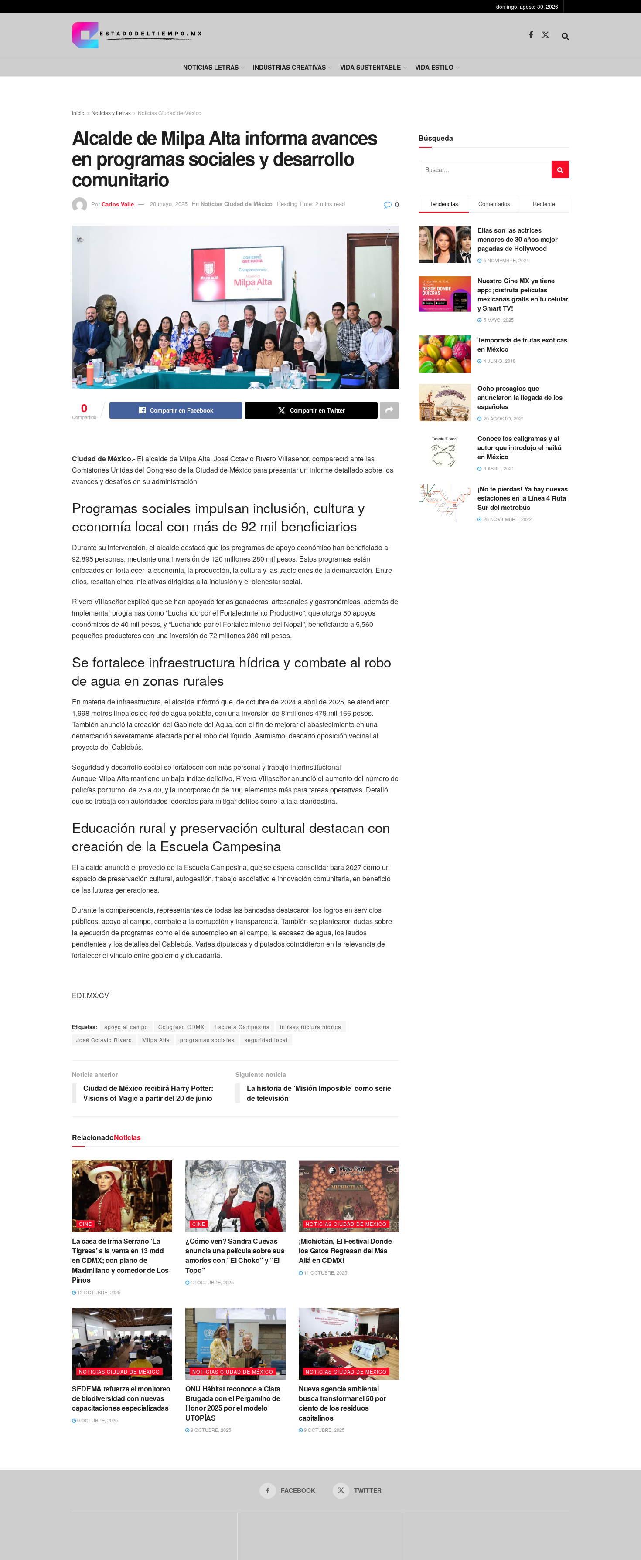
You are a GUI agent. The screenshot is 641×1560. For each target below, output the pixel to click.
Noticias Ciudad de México (169, 112)
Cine (85, 1223)
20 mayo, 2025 (169, 204)
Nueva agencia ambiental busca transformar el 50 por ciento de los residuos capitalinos (342, 1403)
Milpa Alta (156, 1039)
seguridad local (266, 1039)
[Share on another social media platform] (389, 410)
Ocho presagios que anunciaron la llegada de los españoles (520, 397)
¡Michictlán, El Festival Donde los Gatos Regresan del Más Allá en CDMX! (345, 1251)
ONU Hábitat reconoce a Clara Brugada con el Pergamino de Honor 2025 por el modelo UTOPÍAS (232, 1403)
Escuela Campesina (242, 1026)
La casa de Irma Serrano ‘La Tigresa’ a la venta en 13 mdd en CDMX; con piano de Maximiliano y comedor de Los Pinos (120, 1260)
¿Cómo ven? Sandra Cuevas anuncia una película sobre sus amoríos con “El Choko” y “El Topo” (234, 1255)
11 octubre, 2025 (325, 1272)
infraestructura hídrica (310, 1026)
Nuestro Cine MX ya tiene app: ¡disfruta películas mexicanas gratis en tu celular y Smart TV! (522, 294)
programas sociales (207, 1039)
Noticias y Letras (111, 112)
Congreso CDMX (181, 1026)
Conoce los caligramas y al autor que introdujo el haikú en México (519, 447)
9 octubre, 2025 (97, 1420)
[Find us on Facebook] (530, 35)
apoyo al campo (126, 1026)
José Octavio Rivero (104, 1039)
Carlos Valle (118, 204)
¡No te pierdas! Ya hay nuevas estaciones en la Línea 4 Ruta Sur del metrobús (522, 498)
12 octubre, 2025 (98, 1292)
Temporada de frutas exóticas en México (522, 344)
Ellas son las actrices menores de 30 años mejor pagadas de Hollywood (517, 239)
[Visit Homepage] (136, 35)
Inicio (78, 112)
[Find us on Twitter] (545, 35)
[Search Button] (565, 35)
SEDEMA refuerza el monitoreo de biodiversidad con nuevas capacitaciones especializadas (121, 1398)
